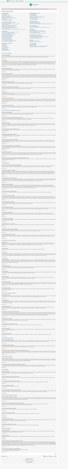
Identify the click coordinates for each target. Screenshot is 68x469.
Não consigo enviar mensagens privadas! (35, 22)
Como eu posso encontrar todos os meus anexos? (36, 41)
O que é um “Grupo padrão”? (33, 18)
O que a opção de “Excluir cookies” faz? (7, 20)
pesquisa (53, 441)
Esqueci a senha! (4, 18)
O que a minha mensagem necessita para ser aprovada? (9, 40)
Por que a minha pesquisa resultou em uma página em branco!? (38, 31)
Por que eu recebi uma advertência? (6, 38)
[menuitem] (52, 456)
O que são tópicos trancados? (5, 49)
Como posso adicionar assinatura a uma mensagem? (8, 33)
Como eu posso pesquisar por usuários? (35, 32)
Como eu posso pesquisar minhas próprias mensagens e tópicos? (38, 33)
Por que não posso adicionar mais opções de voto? (8, 35)
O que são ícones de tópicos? (5, 50)
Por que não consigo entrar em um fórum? (7, 36)
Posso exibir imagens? (4, 46)
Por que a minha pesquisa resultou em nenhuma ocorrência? (37, 30)
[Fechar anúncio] (56, 9)
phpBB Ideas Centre (38, 436)
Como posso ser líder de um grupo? (34, 17)
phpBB (27, 460)
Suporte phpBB (30, 461)
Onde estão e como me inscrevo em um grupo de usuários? (37, 16)
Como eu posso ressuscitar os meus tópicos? (7, 41)
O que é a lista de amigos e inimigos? (34, 26)
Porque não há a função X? (33, 45)
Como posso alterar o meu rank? (6, 28)
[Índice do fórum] (34, 4)
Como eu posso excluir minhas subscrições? (35, 38)
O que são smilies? (4, 45)
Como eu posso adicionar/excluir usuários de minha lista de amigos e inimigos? (40, 27)
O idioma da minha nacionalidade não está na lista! (8, 26)
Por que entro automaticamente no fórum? (7, 19)
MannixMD (31, 458)
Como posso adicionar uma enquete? (6, 34)
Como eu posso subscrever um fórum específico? (36, 37)
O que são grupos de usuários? (34, 15)
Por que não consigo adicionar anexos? (7, 37)
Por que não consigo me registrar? (6, 15)
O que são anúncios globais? (5, 47)
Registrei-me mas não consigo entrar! (6, 16)
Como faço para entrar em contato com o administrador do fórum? (38, 46)
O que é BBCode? (4, 44)
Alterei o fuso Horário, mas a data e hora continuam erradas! (9, 25)
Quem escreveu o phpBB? (33, 44)
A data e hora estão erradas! (5, 24)
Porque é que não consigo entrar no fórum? (7, 17)
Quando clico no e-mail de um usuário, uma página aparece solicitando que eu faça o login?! (13, 29)
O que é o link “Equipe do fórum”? (34, 19)
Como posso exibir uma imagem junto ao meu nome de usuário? (10, 27)
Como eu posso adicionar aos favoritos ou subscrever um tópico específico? (39, 36)
